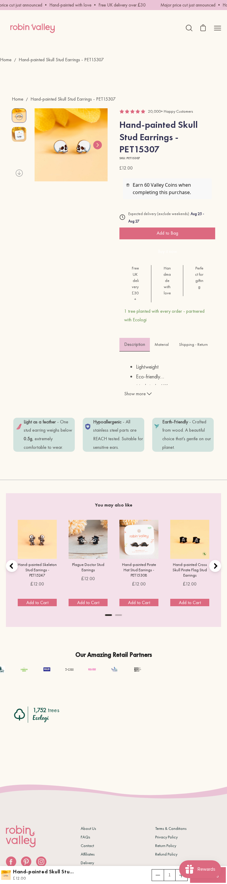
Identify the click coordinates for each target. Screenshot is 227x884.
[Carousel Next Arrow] (97, 145)
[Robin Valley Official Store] (32, 28)
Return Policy (165, 845)
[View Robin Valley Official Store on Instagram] (41, 861)
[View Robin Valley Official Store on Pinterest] (26, 861)
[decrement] (158, 875)
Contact (87, 845)
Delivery (87, 862)
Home (6, 60)
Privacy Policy (166, 837)
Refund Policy (166, 854)
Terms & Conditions (171, 828)
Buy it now (167, 251)
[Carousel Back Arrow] (19, 116)
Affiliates (88, 854)
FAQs (85, 837)
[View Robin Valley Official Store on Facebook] (11, 861)
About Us (88, 828)
